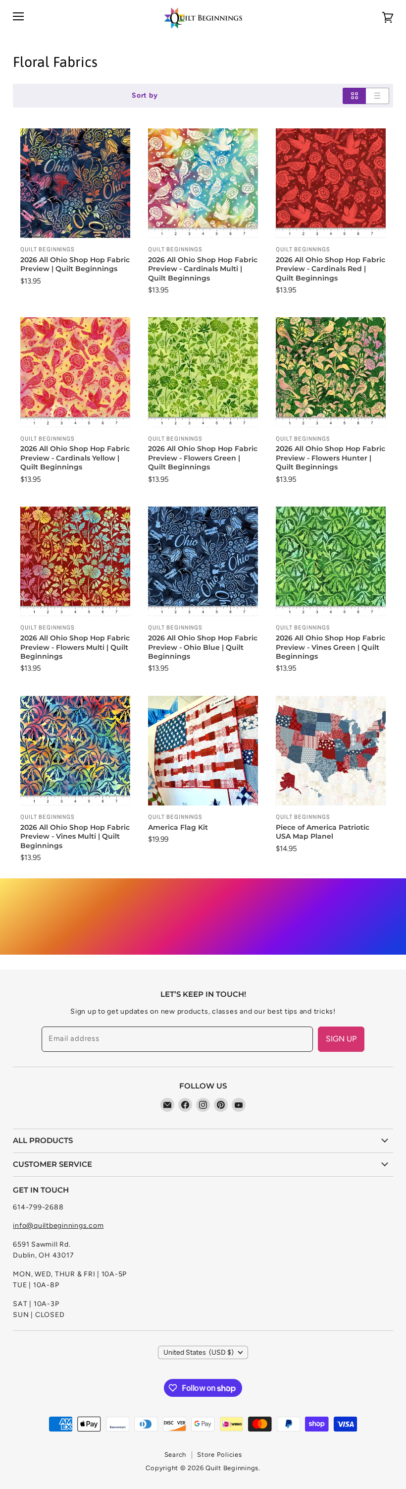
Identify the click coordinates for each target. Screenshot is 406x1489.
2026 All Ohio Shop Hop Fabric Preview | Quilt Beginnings (75, 264)
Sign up (341, 1038)
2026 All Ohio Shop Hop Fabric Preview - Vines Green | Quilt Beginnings (330, 647)
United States (198, 1352)
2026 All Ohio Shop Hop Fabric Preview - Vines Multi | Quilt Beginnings (75, 836)
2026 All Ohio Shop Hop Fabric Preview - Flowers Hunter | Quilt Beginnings (330, 457)
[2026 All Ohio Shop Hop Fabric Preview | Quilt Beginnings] (75, 183)
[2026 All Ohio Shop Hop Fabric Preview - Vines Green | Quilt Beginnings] (330, 561)
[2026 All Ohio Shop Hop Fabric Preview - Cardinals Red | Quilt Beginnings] (330, 183)
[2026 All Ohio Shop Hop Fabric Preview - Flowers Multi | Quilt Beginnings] (75, 561)
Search (175, 1454)
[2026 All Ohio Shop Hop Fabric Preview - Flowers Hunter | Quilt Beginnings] (330, 372)
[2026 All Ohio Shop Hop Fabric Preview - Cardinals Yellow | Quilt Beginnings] (75, 372)
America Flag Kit (178, 827)
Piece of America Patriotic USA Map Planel (322, 832)
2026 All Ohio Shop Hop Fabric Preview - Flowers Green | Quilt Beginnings (202, 457)
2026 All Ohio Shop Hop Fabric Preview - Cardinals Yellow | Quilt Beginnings (75, 457)
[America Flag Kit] (202, 750)
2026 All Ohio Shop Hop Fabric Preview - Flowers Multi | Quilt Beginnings (75, 647)
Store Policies (219, 1454)
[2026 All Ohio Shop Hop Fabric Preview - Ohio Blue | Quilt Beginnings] (202, 561)
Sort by (144, 96)
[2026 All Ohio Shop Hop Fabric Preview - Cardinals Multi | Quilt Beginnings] (202, 183)
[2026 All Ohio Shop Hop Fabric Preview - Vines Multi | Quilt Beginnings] (75, 750)
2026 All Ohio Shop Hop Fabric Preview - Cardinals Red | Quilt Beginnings (330, 269)
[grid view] (354, 96)
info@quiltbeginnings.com (58, 1225)
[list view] (377, 96)
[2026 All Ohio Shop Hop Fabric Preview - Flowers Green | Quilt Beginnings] (202, 372)
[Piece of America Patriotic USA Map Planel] (330, 750)
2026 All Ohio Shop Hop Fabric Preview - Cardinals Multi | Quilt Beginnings (202, 269)
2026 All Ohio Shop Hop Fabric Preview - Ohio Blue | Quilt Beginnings (202, 647)
